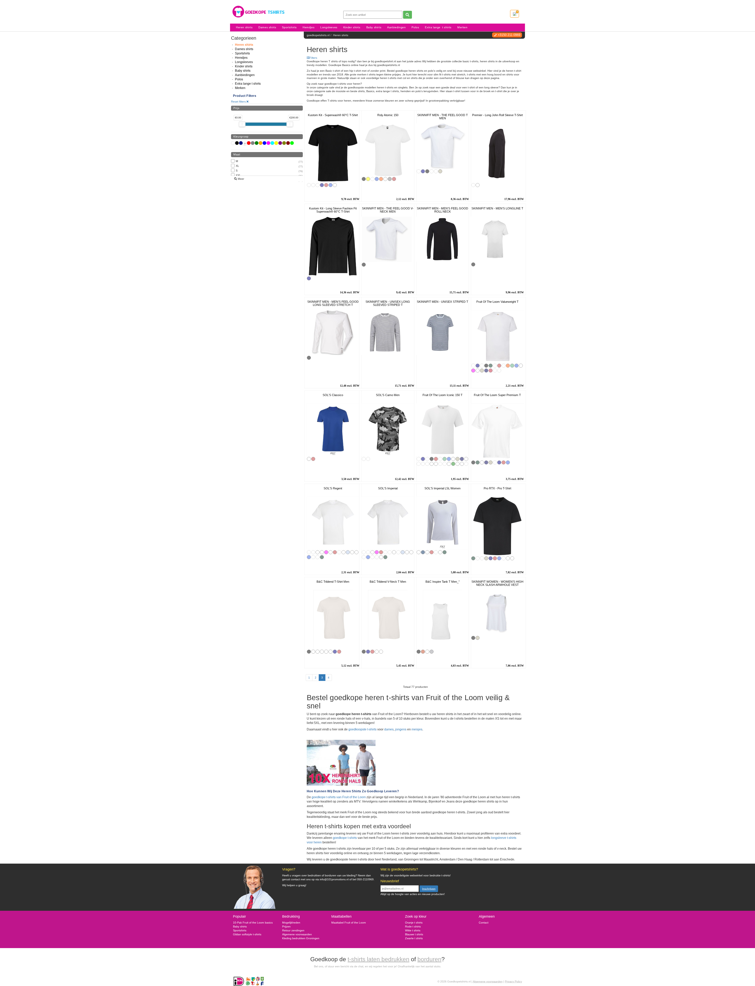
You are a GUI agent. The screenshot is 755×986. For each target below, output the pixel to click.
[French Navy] (423, 552)
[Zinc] (466, 464)
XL (269, 166)
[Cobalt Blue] (466, 459)
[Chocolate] (495, 370)
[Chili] (390, 552)
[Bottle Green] (491, 366)
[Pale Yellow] (317, 557)
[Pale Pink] (330, 552)
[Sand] (313, 552)
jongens (400, 729)
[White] (335, 185)
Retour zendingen (293, 930)
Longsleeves (328, 27)
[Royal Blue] (330, 185)
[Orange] (381, 179)
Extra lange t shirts (438, 27)
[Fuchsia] (473, 370)
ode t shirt (413, 926)
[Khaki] (313, 185)
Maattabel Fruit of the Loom (348, 922)
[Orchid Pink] (317, 552)
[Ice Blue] (377, 557)
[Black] (364, 179)
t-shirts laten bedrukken (378, 959)
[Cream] (364, 552)
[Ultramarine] (364, 557)
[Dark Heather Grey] (432, 464)
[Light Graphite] (499, 370)
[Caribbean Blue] (411, 552)
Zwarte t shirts (414, 938)
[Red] (326, 185)
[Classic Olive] (478, 370)
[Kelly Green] (512, 366)
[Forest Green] (453, 464)
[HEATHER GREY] (440, 171)
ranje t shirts (415, 922)
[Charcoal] (482, 558)
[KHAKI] (432, 171)
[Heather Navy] (457, 464)
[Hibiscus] (398, 552)
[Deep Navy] (486, 370)
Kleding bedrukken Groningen (300, 938)
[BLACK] (427, 171)
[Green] (372, 179)
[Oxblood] (436, 552)
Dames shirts (267, 27)
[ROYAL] (419, 171)
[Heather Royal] (445, 464)
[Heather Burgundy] (427, 464)
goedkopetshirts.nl (318, 35)
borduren (429, 959)
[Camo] (368, 459)
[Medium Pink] (322, 552)
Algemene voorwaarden (297, 934)
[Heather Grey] (482, 370)
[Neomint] (440, 464)
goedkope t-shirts (345, 837)
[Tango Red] (343, 552)
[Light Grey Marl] (317, 185)
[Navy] (322, 185)
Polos (415, 27)
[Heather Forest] (317, 652)
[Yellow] (368, 179)
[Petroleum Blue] (381, 557)
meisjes (417, 729)
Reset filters (239, 101)
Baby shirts (373, 27)
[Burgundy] (503, 366)
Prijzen (286, 926)
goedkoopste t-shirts (362, 729)
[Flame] (419, 464)
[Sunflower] (482, 366)
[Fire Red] (423, 652)
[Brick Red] (491, 370)
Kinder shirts (351, 27)
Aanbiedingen (396, 27)
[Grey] (390, 179)
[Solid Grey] (503, 558)
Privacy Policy (513, 981)
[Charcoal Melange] (440, 552)
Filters (313, 57)
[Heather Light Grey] (381, 652)
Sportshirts (289, 27)
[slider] (242, 124)
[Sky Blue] (348, 552)
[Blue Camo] (364, 459)
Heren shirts (244, 27)
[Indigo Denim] (473, 185)
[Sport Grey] (432, 652)
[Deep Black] (419, 552)
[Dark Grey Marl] (309, 185)
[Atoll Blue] (352, 552)
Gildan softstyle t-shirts (247, 934)
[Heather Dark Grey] (313, 652)
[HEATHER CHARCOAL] (436, 171)
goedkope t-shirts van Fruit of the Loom (339, 797)
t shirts (415, 930)
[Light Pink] (521, 366)
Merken (462, 27)
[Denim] (313, 557)
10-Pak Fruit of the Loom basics (253, 922)
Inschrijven (429, 888)
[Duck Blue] (356, 552)
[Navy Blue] (385, 179)
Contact (483, 922)
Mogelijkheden (291, 922)
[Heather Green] (449, 464)
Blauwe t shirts (414, 934)
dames (389, 729)
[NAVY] (423, 171)
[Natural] (473, 366)
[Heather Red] (462, 464)
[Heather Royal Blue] (330, 652)
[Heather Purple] (436, 464)
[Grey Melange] (427, 552)
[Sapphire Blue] (512, 558)
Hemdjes (308, 27)
